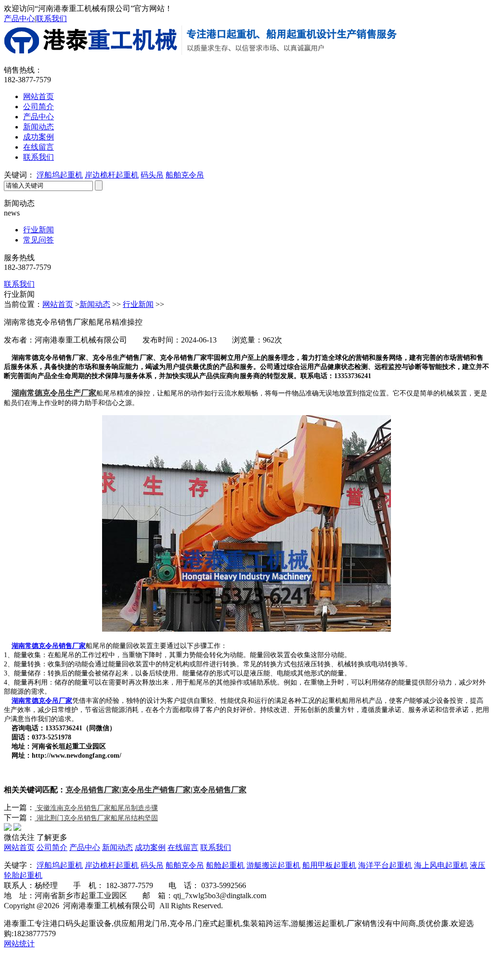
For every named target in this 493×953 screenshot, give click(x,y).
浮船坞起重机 (60, 175)
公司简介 (38, 106)
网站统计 (19, 944)
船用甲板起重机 (329, 865)
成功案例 (38, 137)
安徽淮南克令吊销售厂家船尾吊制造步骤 (96, 808)
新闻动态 (38, 127)
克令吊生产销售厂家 (156, 790)
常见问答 (38, 240)
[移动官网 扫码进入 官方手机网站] (468, 213)
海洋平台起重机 (385, 865)
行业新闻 (38, 230)
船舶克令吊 (185, 175)
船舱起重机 (225, 865)
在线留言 (38, 147)
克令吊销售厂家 (92, 790)
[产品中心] (468, 265)
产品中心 (19, 18)
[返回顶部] (468, 317)
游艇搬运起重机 (273, 865)
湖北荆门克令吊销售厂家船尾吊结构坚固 (96, 818)
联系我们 (51, 18)
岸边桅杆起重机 (112, 175)
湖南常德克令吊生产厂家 (54, 393)
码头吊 (152, 175)
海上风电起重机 (441, 865)
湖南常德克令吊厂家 (42, 700)
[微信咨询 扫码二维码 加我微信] (468, 239)
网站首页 (38, 96)
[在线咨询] (468, 291)
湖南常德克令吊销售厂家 (49, 645)
